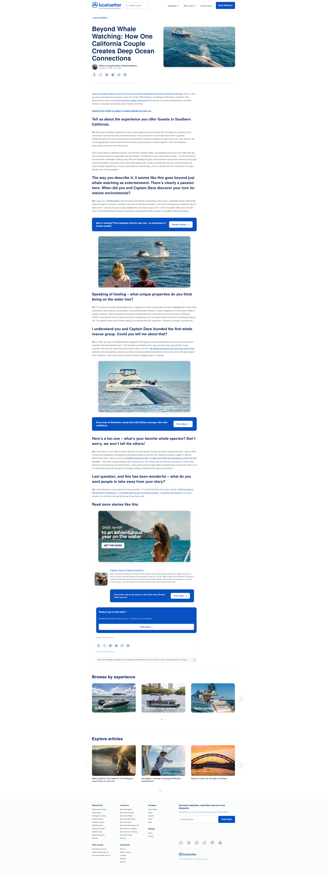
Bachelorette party (98, 835)
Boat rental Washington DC (129, 825)
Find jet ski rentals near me (101, 855)
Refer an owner (125, 852)
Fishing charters (97, 819)
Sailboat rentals (97, 825)
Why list (122, 849)
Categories (172, 5)
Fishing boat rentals (99, 816)
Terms (150, 833)
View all (94, 838)
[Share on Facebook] (94, 74)
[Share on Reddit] (112, 74)
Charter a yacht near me (100, 852)
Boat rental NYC (125, 822)
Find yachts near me (99, 849)
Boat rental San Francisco (129, 832)
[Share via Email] (125, 74)
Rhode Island (113, 200)
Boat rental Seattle (126, 816)
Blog (149, 822)
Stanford (177, 307)
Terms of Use (209, 812)
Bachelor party (97, 832)
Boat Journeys (100, 18)
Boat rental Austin (126, 835)
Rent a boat (188, 5)
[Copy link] (194, 659)
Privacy (150, 836)
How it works (152, 809)
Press (150, 819)
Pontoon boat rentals (99, 809)
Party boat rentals (98, 822)
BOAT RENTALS (225, 5)
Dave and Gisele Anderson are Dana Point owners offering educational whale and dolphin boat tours (137, 93)
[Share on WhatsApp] (118, 74)
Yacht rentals (96, 812)
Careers (151, 816)
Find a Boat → (146, 627)
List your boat (205, 5)
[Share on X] (100, 74)
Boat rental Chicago (127, 812)
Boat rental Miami (126, 809)
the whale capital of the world (134, 100)
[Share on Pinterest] (106, 74)
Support (123, 862)
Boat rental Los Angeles (128, 828)
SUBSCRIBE (226, 819)
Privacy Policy (223, 812)
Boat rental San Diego (127, 819)
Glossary (123, 858)
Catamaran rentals (98, 828)
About (150, 812)
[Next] (240, 698)
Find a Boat (182, 424)
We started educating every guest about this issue (172, 348)
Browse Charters (179, 224)
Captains (123, 855)
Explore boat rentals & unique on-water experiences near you (121, 110)
